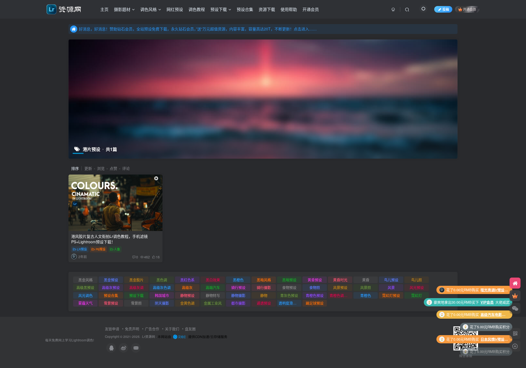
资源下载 (267, 9)
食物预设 (289, 287)
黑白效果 (213, 279)
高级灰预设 (111, 287)
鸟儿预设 (391, 279)
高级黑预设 (85, 287)
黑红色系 (187, 279)
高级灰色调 (162, 287)
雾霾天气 (85, 303)
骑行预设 (238, 287)
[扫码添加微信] (515, 308)
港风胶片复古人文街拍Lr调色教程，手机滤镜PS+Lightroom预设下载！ (109, 238)
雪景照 (136, 303)
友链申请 (112, 328)
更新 (88, 168)
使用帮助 (289, 9)
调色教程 (196, 9)
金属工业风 (213, 303)
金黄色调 (187, 303)
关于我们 (172, 328)
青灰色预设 (289, 295)
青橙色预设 (315, 295)
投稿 (445, 9)
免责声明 (132, 328)
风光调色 (85, 295)
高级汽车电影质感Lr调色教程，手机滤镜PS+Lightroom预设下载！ (494, 302)
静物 (263, 295)
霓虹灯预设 (391, 295)
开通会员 (310, 9)
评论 (126, 168)
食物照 (314, 287)
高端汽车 (213, 287)
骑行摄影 (264, 287)
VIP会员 (487, 289)
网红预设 (175, 9)
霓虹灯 (416, 295)
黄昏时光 (340, 279)
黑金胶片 (136, 279)
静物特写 (213, 295)
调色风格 (148, 9)
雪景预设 (111, 303)
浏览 (101, 168)
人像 (117, 249)
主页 (104, 9)
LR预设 (82, 249)
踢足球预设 (315, 303)
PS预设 (100, 249)
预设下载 (218, 9)
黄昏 (365, 279)
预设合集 (245, 9)
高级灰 (187, 287)
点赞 (113, 168)
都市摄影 (238, 303)
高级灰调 (136, 287)
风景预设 (340, 287)
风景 (391, 287)
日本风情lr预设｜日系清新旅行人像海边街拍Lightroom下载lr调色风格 (494, 326)
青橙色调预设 (340, 295)
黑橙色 (238, 279)
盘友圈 (190, 328)
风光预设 (417, 287)
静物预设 (187, 295)
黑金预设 (111, 279)
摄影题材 (122, 9)
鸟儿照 (416, 279)
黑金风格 (85, 279)
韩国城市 (162, 295)
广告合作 (152, 328)
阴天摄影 (162, 303)
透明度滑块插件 (290, 303)
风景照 (365, 287)
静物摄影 (238, 295)
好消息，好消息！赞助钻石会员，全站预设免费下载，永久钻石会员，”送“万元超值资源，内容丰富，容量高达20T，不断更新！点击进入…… (198, 29)
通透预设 (264, 303)
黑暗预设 (289, 279)
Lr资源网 (148, 336)
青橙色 (365, 295)
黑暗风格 (264, 279)
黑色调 (161, 279)
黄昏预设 (315, 279)
